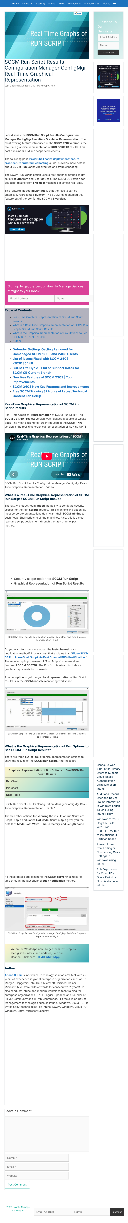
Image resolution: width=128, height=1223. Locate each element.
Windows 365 (91, 3)
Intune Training (56, 3)
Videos (106, 3)
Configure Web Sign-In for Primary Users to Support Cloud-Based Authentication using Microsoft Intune (108, 776)
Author (17, 340)
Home (15, 3)
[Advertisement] (47, 110)
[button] (114, 3)
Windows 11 (74, 3)
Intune (25, 3)
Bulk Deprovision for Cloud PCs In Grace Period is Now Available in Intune (107, 877)
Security (40, 3)
